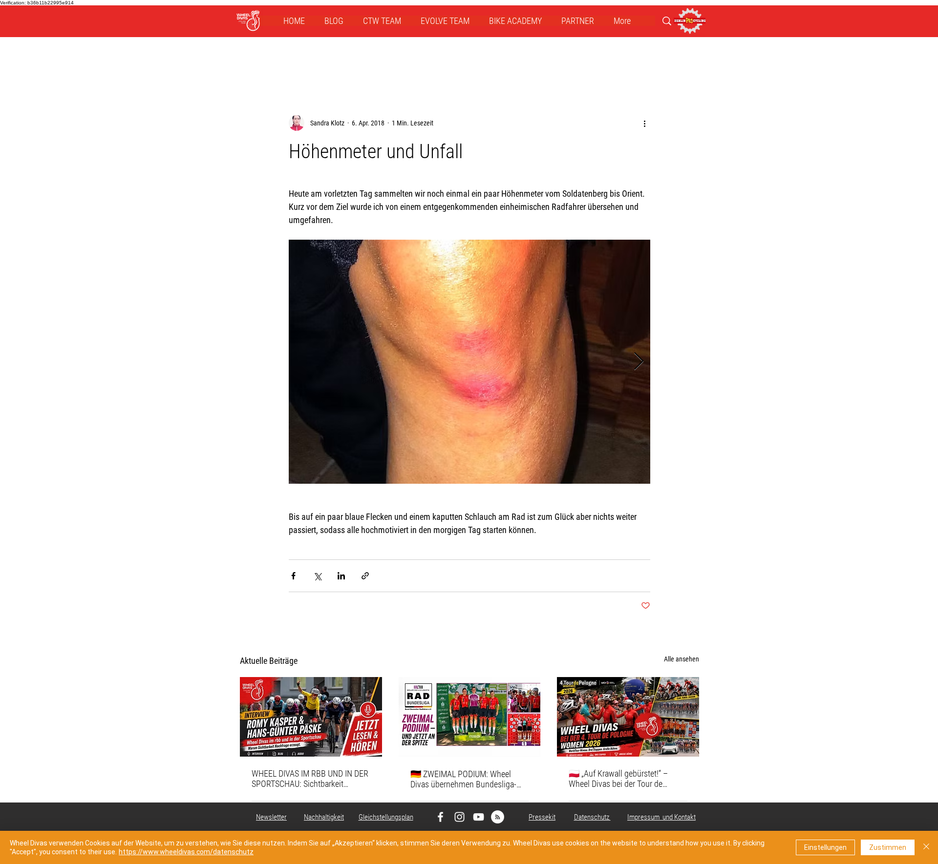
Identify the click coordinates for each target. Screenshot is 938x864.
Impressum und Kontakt (661, 817)
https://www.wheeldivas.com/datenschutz (186, 852)
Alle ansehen (681, 659)
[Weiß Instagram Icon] (459, 816)
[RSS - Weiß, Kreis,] (497, 816)
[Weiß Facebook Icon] (440, 816)
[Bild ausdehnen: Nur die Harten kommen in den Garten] (469, 362)
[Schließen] (926, 847)
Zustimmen (887, 847)
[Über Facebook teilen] (293, 575)
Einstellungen (825, 847)
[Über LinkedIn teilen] (341, 575)
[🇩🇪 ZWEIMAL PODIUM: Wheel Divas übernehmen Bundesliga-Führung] (470, 717)
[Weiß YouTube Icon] (478, 816)
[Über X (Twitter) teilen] (317, 575)
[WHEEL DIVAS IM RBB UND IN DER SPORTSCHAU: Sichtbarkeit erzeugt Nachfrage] (311, 717)
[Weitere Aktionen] (644, 123)
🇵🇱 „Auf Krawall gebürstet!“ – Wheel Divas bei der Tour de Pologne (618, 778)
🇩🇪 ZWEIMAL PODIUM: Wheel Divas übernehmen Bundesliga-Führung (463, 779)
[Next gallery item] (638, 361)
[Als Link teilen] (365, 575)
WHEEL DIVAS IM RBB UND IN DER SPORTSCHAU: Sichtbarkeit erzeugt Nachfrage (310, 778)
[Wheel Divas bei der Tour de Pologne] (628, 717)
